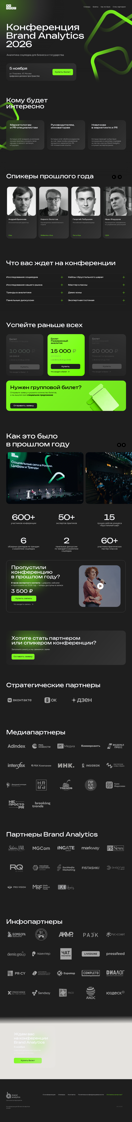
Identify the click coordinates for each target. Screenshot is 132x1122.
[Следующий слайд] (124, 445)
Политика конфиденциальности (91, 1094)
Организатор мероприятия (14, 1100)
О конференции (49, 1094)
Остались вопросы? (114, 1094)
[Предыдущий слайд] (119, 445)
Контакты (71, 1094)
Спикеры (61, 1094)
